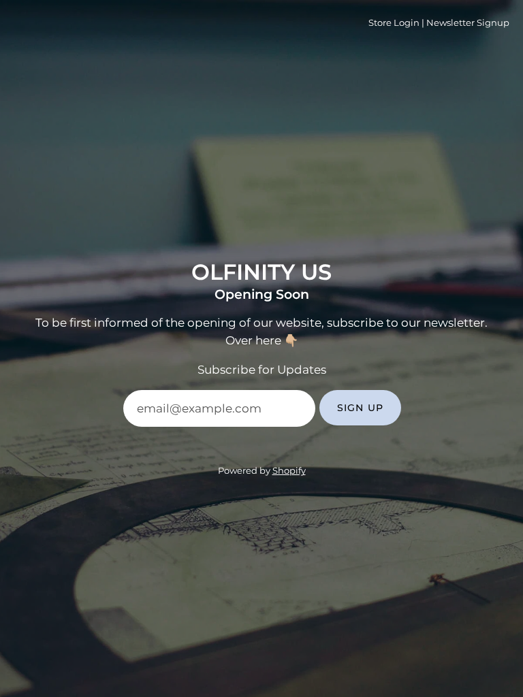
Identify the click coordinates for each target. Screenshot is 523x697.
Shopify (289, 471)
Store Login (393, 23)
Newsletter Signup (467, 23)
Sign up (360, 408)
